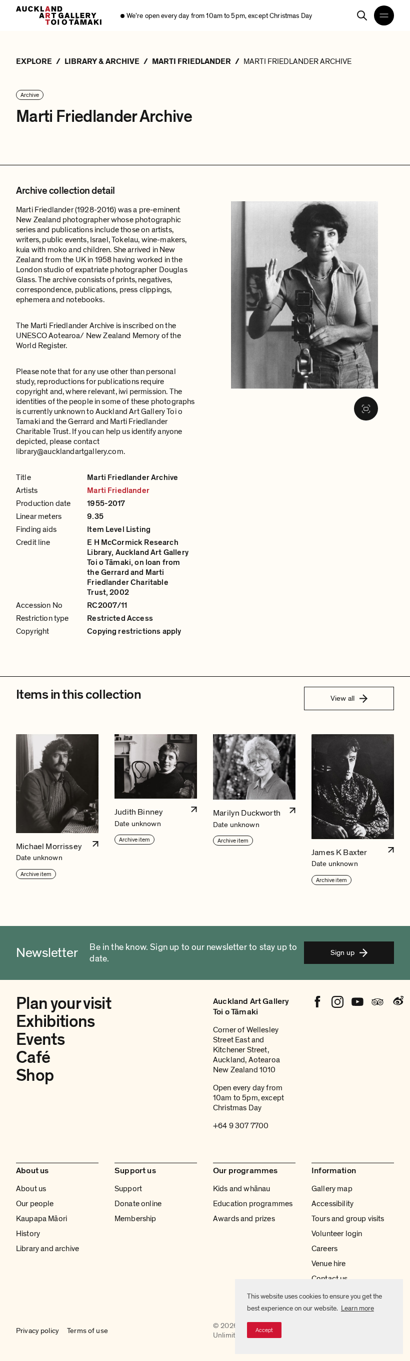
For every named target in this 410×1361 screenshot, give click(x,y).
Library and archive (47, 1248)
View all (342, 698)
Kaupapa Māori (41, 1218)
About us (31, 1188)
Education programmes (252, 1203)
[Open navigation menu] (384, 15)
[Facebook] (318, 1002)
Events (40, 1039)
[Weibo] (398, 1002)
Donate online (138, 1203)
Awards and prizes (244, 1218)
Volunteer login (337, 1233)
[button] (57, 810)
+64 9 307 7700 (240, 1125)
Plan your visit (63, 1003)
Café (33, 1057)
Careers (325, 1248)
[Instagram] (338, 1002)
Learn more (357, 1308)
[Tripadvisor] (378, 1002)
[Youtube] (358, 1002)
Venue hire (329, 1263)
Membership (135, 1218)
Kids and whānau (241, 1188)
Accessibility (333, 1203)
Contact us (330, 1278)
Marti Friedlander (118, 490)
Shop (35, 1075)
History (28, 1233)
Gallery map (332, 1188)
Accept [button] (264, 1330)
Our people (35, 1203)
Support (128, 1188)
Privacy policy (37, 1331)
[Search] (362, 15)
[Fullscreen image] (366, 409)
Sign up (342, 952)
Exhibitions (55, 1021)
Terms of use (87, 1331)
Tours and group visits (348, 1218)
